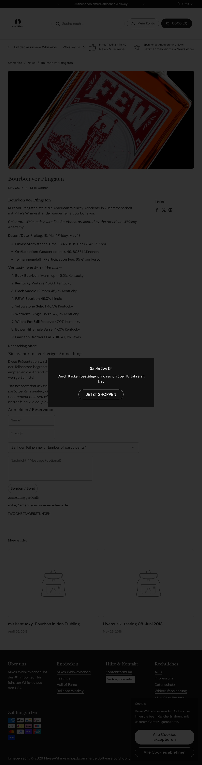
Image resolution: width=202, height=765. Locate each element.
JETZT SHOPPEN (101, 394)
